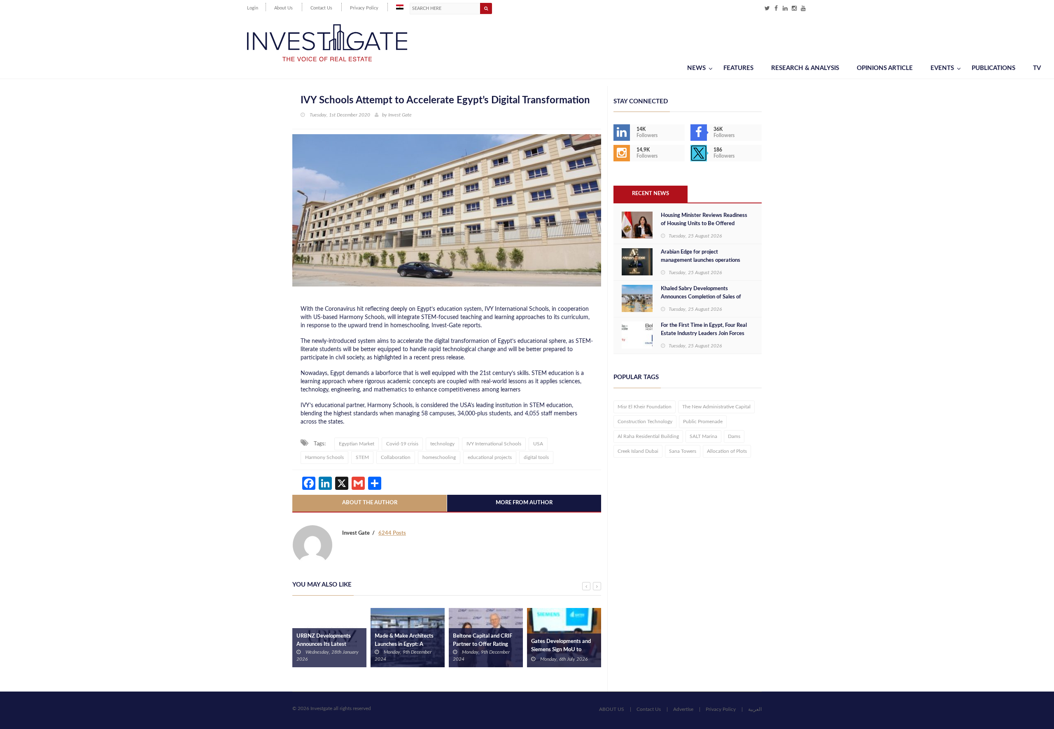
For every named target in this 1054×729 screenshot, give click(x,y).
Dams (734, 436)
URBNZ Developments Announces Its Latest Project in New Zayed (323, 644)
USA (538, 443)
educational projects (490, 457)
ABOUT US (611, 709)
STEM (362, 457)
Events (942, 68)
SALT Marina (703, 436)
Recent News (650, 193)
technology (442, 443)
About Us (283, 8)
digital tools (536, 457)
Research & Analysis (805, 68)
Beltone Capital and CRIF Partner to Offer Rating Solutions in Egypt (482, 644)
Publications (993, 68)
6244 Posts (392, 533)
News (696, 68)
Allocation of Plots (727, 451)
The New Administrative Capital (716, 406)
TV (1037, 68)
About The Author (369, 502)
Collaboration (395, 457)
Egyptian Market (356, 443)
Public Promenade (703, 421)
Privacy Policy (364, 8)
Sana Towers (682, 451)
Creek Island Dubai (638, 451)
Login (252, 8)
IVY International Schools (493, 443)
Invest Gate (400, 114)
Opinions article (885, 68)
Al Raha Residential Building (648, 436)
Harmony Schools (324, 457)
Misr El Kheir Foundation (645, 406)
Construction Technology (645, 421)
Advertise (683, 709)
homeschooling (439, 457)
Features (738, 68)
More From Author (524, 502)
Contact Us (321, 8)
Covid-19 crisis (402, 443)
